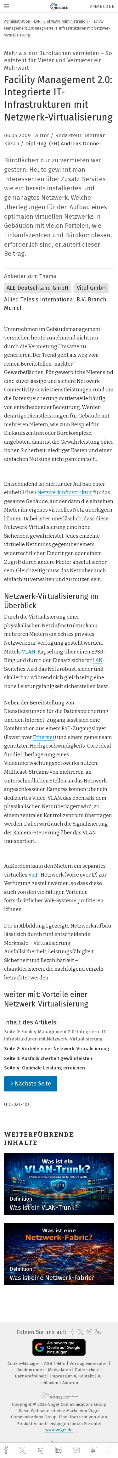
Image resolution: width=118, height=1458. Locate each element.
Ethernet (43, 737)
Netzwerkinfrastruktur (64, 493)
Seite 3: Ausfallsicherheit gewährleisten (48, 1058)
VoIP (33, 875)
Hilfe (61, 1363)
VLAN (28, 652)
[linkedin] (59, 1450)
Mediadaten (60, 1369)
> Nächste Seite (30, 1083)
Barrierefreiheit (31, 1376)
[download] (94, 1450)
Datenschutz (87, 1369)
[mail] (77, 1450)
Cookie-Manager (24, 1363)
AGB (48, 1363)
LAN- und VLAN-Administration (61, 21)
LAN (98, 660)
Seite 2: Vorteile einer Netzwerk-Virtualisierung (56, 1048)
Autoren (70, 1382)
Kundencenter (30, 1369)
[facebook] (6, 1450)
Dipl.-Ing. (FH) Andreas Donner (63, 143)
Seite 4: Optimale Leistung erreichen (44, 1068)
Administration (17, 21)
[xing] (41, 1450)
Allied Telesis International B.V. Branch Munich (55, 303)
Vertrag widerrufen (89, 1363)
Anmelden (102, 6)
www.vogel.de (59, 1430)
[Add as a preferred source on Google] (59, 1347)
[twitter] (23, 1450)
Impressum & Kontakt (72, 1376)
